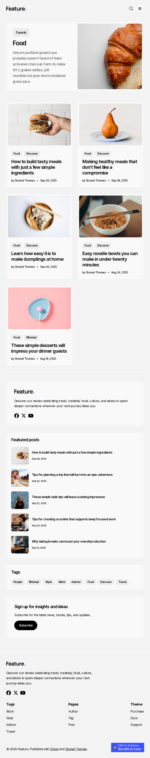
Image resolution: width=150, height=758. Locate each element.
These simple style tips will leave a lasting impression (68, 497)
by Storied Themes (23, 180)
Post (71, 725)
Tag (70, 718)
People (17, 582)
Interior (76, 582)
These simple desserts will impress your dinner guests (39, 348)
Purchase (137, 711)
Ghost (54, 749)
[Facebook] (16, 415)
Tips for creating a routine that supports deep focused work (74, 519)
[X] (23, 416)
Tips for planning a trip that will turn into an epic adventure (72, 475)
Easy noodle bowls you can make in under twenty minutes (110, 259)
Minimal (31, 337)
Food (16, 153)
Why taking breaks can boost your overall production (69, 541)
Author (73, 711)
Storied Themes (76, 749)
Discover (32, 153)
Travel (122, 582)
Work (62, 582)
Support (136, 725)
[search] (131, 9)
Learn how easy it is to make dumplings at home (37, 256)
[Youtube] (30, 415)
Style (49, 582)
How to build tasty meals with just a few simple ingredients (36, 167)
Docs (134, 718)
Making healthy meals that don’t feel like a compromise (109, 167)
